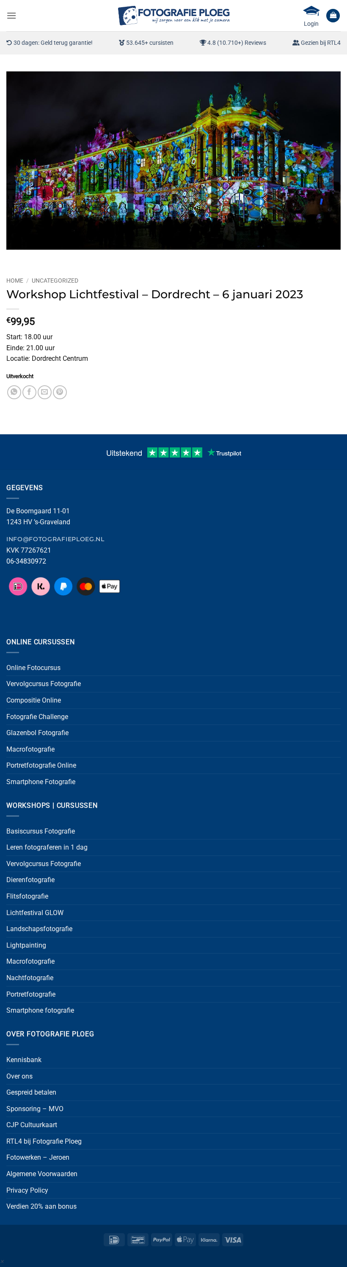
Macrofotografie (30, 749)
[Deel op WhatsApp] (14, 392)
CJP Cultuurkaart (31, 1125)
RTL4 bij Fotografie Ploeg (44, 1141)
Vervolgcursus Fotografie (43, 684)
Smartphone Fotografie (40, 782)
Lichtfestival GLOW (34, 913)
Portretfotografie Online (41, 765)
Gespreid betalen (31, 1092)
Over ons (19, 1076)
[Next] (38, 258)
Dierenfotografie (30, 880)
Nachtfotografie (29, 978)
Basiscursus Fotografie (40, 831)
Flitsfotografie (27, 896)
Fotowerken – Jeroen (37, 1157)
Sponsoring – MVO (34, 1109)
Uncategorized (55, 280)
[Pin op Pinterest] (60, 392)
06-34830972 (26, 561)
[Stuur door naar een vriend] (45, 392)
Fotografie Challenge (37, 717)
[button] (11, 15)
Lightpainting (26, 945)
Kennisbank (23, 1060)
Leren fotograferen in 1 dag (47, 847)
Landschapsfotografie (39, 929)
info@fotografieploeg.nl (55, 539)
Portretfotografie (30, 994)
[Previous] (14, 258)
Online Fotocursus (33, 668)
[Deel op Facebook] (29, 392)
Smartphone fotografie (40, 1010)
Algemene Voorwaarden (41, 1174)
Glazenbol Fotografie (37, 733)
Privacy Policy (27, 1190)
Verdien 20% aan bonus (41, 1206)
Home (14, 280)
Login (311, 23)
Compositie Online (33, 700)
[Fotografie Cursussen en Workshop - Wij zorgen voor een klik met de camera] (173, 15)
